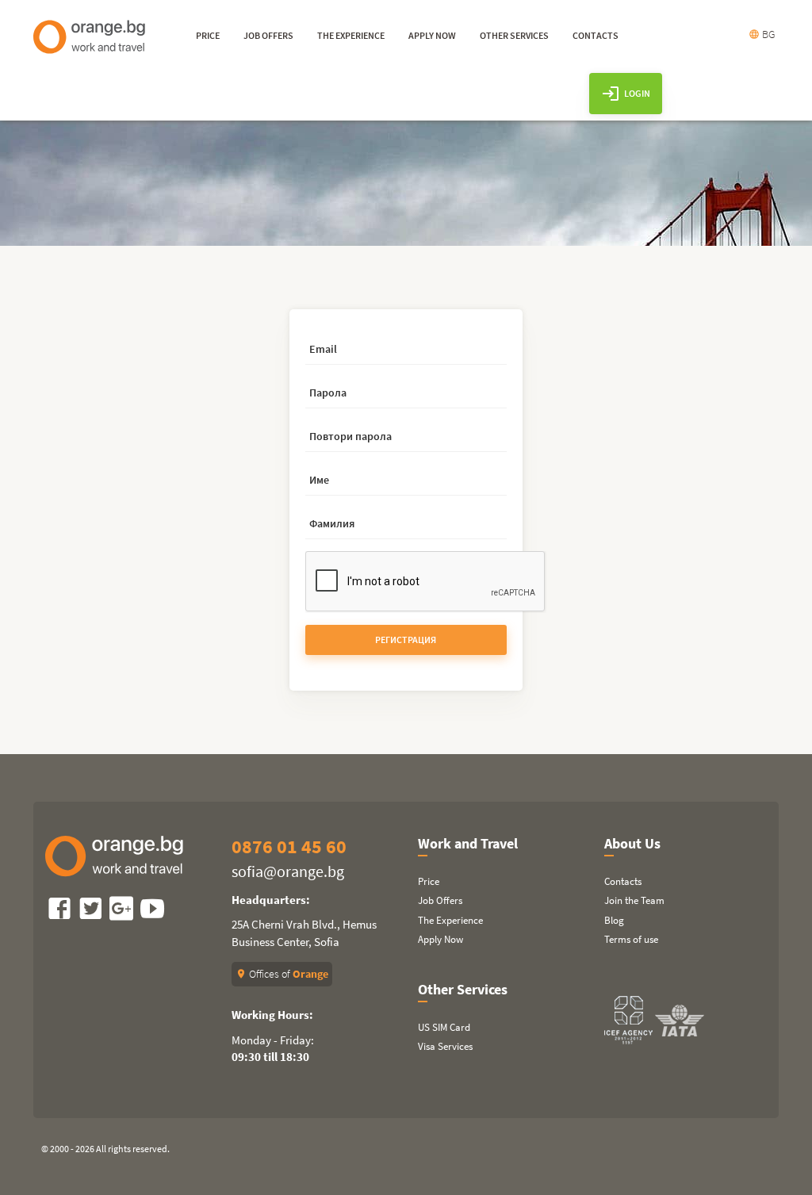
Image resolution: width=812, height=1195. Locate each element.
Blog (614, 920)
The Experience (450, 920)
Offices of (282, 974)
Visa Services (445, 1046)
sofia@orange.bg (288, 871)
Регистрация (405, 639)
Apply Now (440, 939)
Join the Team (634, 900)
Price (428, 881)
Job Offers (440, 900)
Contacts (623, 881)
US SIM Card (444, 1027)
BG (762, 34)
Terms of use (631, 939)
